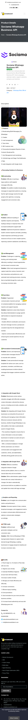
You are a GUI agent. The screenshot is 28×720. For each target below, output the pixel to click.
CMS (3, 660)
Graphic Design (6, 662)
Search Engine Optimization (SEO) (10, 670)
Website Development (7, 657)
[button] (24, 13)
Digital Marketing (6, 667)
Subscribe (6, 690)
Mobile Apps (5, 665)
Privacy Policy (5, 673)
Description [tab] (5, 104)
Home (3, 35)
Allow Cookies (14, 718)
